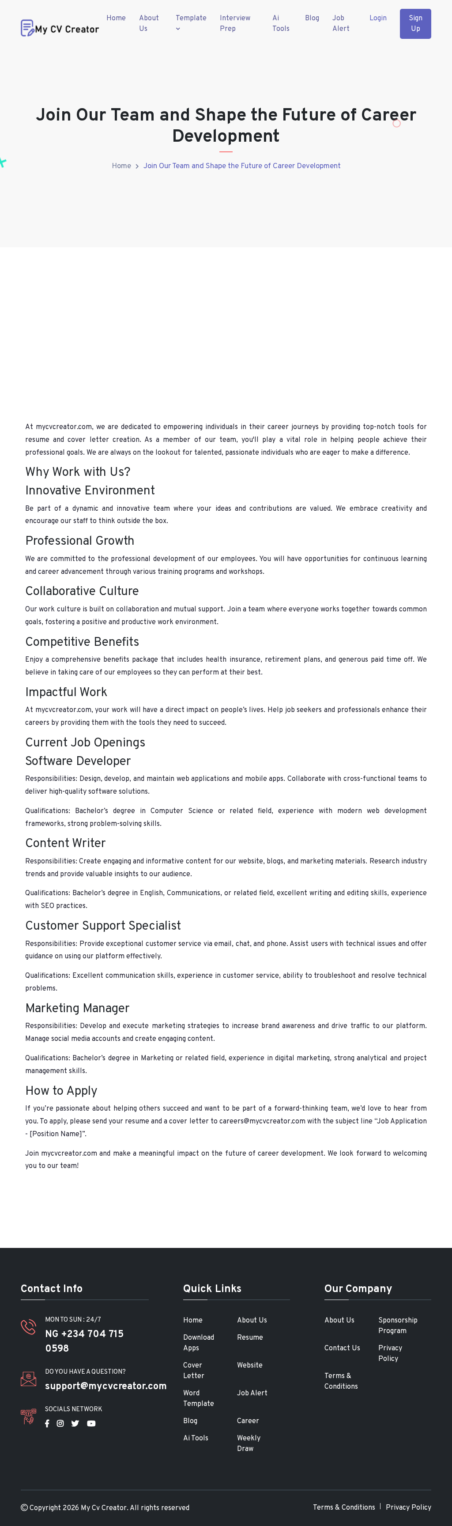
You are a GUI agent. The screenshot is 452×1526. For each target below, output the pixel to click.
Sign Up (415, 24)
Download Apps (198, 1343)
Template (191, 18)
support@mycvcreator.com (106, 1387)
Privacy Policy (390, 1354)
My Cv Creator (104, 1508)
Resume (250, 1338)
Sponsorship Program (398, 1326)
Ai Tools (281, 24)
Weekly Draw (248, 1444)
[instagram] (60, 1424)
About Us (252, 1320)
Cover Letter (193, 1371)
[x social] (75, 1424)
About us (149, 24)
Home (116, 18)
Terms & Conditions (341, 1381)
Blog (312, 18)
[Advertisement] (226, 319)
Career (248, 1421)
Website (250, 1365)
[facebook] (47, 1424)
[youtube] (91, 1424)
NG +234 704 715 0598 (84, 1342)
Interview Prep (235, 24)
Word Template (198, 1399)
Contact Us (342, 1348)
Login (378, 18)
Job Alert (341, 24)
